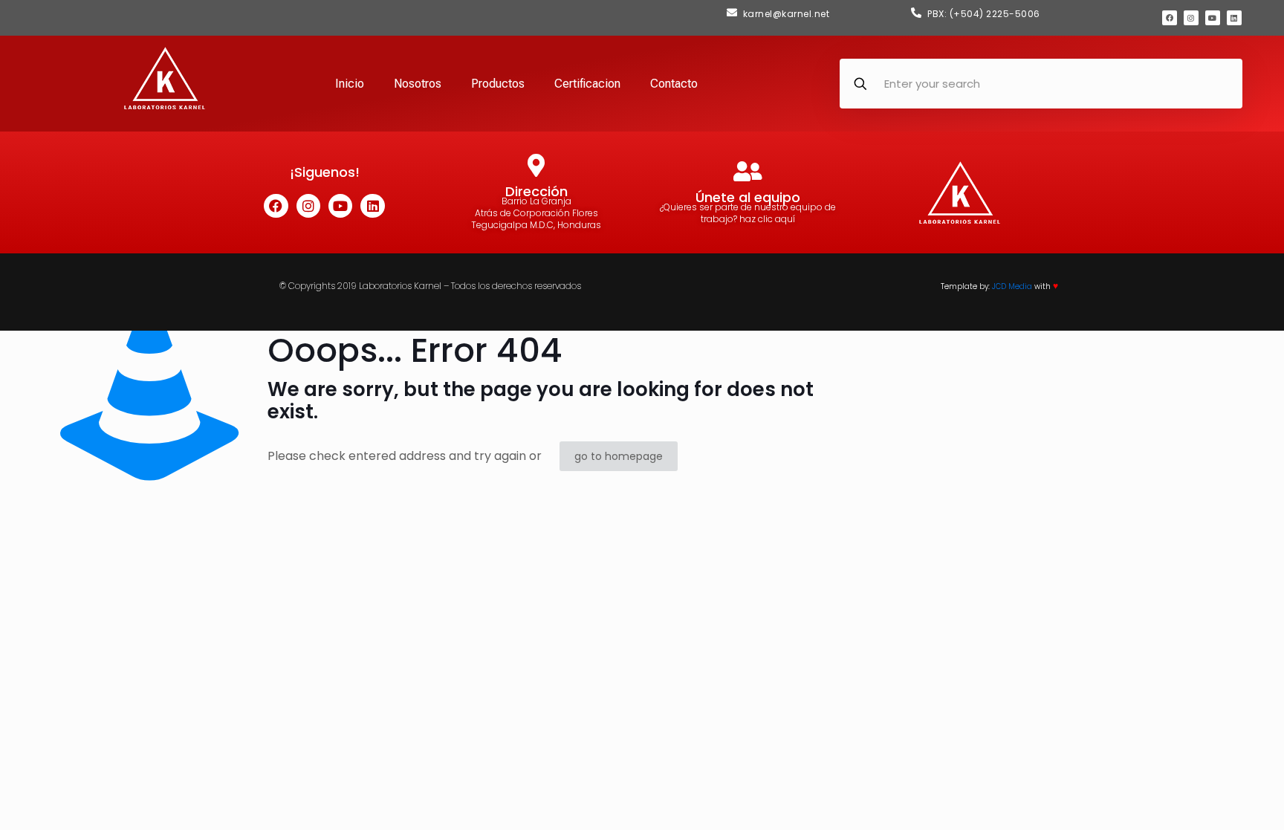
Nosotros (417, 84)
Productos (498, 84)
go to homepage (618, 456)
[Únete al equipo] (747, 171)
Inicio (349, 84)
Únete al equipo (748, 197)
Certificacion (587, 84)
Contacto (674, 84)
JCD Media (1012, 286)
